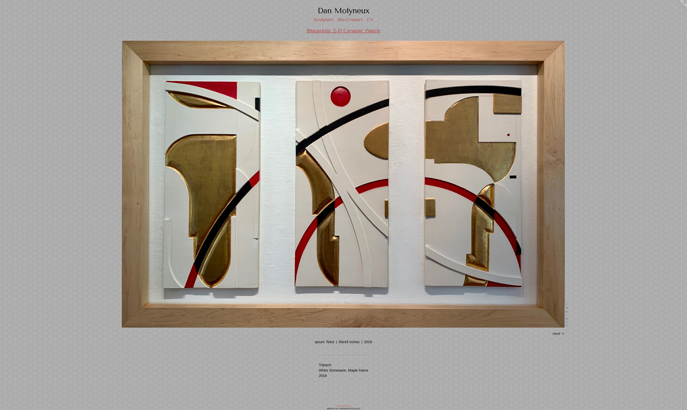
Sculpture (323, 19)
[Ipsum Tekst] (343, 184)
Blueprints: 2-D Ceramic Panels (343, 31)
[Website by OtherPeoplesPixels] (680, 7)
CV (370, 19)
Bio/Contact (350, 19)
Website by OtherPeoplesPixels (343, 409)
